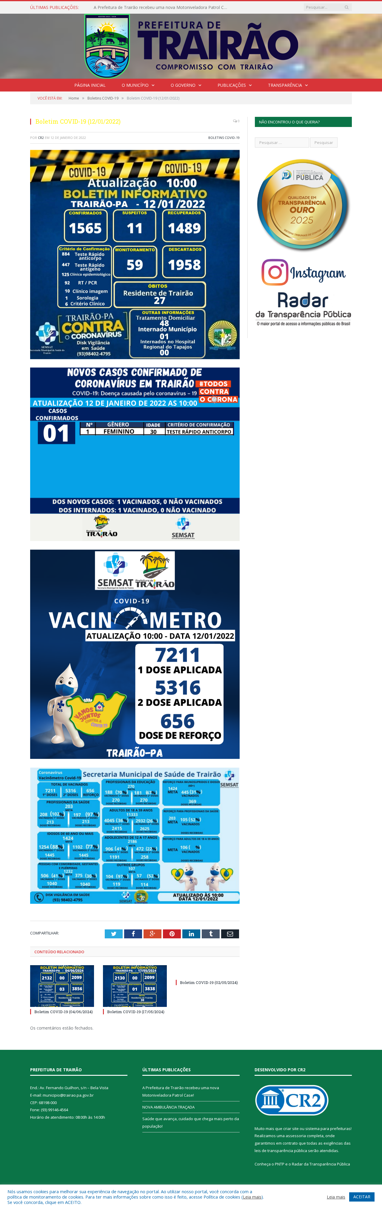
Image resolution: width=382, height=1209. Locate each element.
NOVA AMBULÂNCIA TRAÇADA (124, 7)
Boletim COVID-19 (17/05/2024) (135, 1011)
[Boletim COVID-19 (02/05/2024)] (208, 971)
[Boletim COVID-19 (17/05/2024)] (135, 986)
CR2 (41, 137)
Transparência (285, 85)
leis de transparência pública (281, 1150)
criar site (291, 1128)
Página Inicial (90, 85)
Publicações (232, 85)
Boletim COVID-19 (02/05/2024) (209, 982)
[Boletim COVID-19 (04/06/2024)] (62, 986)
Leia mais (252, 1196)
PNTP (279, 1164)
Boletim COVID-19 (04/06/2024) (63, 1011)
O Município (135, 85)
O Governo (183, 85)
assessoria (296, 1135)
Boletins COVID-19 (224, 137)
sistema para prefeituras (328, 1128)
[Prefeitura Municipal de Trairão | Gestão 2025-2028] (191, 44)
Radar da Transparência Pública (321, 1164)
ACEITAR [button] (361, 1196)
